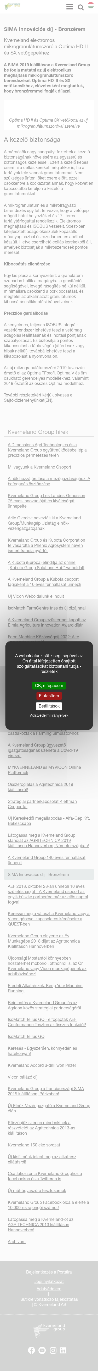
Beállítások (49, 706)
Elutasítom (49, 695)
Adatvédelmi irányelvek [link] (49, 715)
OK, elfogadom (49, 685)
